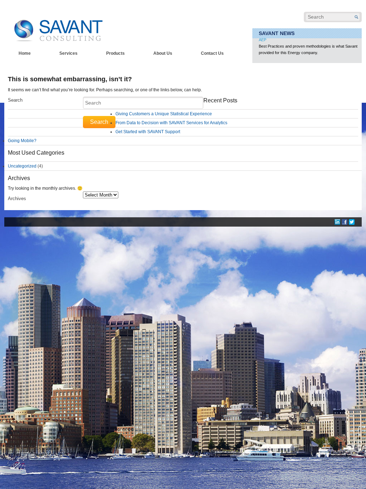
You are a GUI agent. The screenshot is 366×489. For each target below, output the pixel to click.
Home (25, 53)
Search (15, 100)
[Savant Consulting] (58, 26)
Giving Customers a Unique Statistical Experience (163, 113)
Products (115, 53)
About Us (162, 53)
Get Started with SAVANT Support (147, 131)
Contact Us (212, 53)
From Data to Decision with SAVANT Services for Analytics (171, 122)
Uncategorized (22, 166)
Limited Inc (268, 44)
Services (68, 53)
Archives (17, 198)
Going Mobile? (22, 140)
